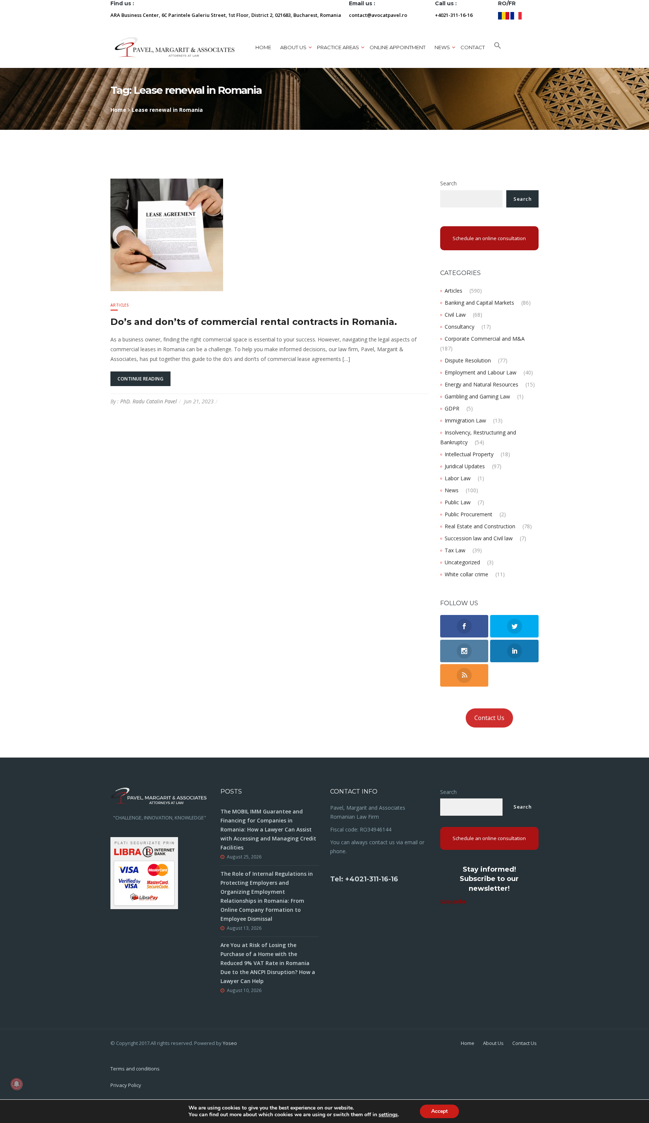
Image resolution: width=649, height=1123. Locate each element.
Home (263, 47)
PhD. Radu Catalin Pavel (148, 401)
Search (448, 183)
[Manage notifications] (17, 1084)
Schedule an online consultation (489, 238)
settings (388, 1114)
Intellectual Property (469, 454)
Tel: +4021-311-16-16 (364, 879)
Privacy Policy (125, 1085)
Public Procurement (468, 514)
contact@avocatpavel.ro (378, 15)
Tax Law (455, 550)
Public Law (458, 502)
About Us (493, 1043)
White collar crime (466, 574)
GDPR (452, 408)
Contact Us (489, 718)
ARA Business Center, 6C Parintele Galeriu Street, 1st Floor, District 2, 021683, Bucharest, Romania (225, 15)
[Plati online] (144, 872)
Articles (119, 305)
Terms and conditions (135, 1068)
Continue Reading (140, 379)
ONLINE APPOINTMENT (398, 47)
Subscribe (453, 901)
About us (293, 47)
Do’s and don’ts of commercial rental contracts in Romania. (253, 321)
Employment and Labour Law (480, 372)
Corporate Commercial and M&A (485, 338)
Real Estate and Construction (480, 526)
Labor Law (458, 478)
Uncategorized (462, 562)
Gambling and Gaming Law (477, 396)
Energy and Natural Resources (481, 384)
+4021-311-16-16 (453, 15)
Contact (472, 47)
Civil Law (455, 314)
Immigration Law (465, 420)
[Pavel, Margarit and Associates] (174, 47)
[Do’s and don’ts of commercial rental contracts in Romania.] (166, 234)
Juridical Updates (465, 466)
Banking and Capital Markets (479, 302)
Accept (439, 1111)
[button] (497, 47)
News (452, 490)
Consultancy (459, 326)
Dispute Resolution (468, 360)
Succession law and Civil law (479, 538)
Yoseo (230, 1043)
